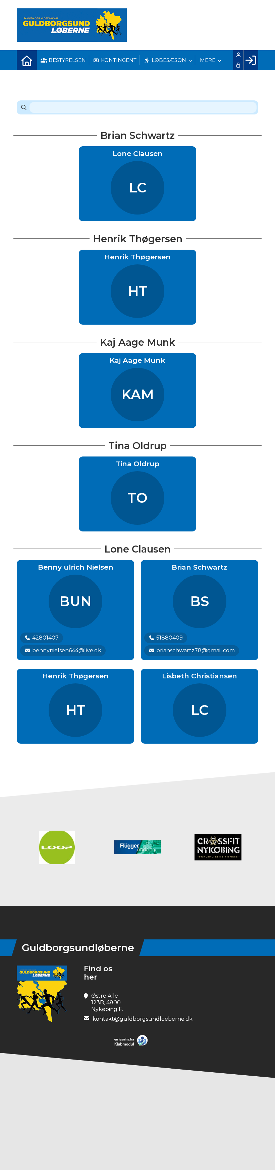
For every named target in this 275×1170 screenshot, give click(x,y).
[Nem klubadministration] (132, 1044)
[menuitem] (27, 60)
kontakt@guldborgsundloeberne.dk (142, 1019)
